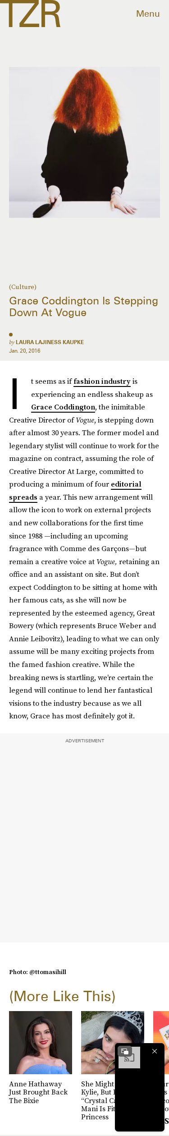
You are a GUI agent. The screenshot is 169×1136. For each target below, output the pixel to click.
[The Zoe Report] (30, 13)
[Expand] (125, 1051)
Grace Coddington (63, 407)
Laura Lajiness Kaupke (50, 342)
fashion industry (102, 381)
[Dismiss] (154, 1051)
